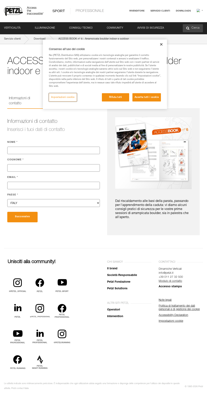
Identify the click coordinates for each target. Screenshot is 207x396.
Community (115, 28)
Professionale (90, 11)
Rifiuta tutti (115, 97)
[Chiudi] (161, 44)
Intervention (115, 316)
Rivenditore (137, 10)
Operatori (113, 309)
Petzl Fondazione (118, 282)
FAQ (140, 20)
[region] (105, 74)
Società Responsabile (122, 275)
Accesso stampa (170, 286)
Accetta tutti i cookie (147, 97)
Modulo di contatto (170, 281)
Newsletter (144, 31)
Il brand (112, 268)
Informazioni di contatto (19, 101)
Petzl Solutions (117, 288)
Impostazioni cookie (63, 97)
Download (39, 39)
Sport (58, 11)
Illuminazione (45, 28)
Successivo (22, 216)
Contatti (142, 26)
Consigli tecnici (81, 28)
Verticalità (12, 28)
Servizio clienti (160, 10)
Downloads (183, 10)
